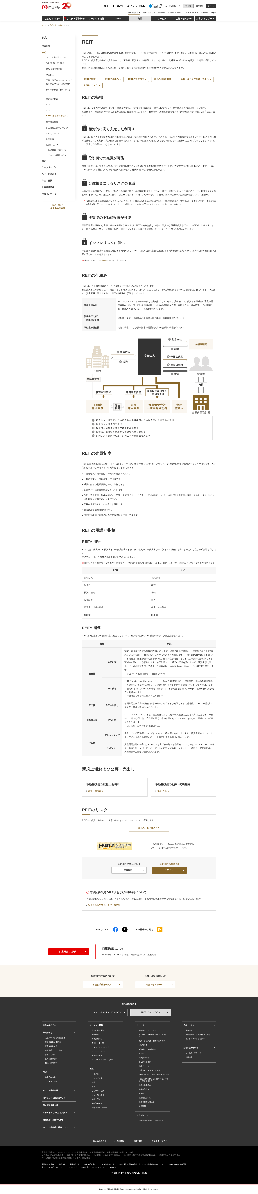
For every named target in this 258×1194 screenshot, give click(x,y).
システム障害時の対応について (56, 1127)
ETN (48, 110)
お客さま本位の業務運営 (178, 1164)
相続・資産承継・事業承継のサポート (153, 1041)
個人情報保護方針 (50, 1105)
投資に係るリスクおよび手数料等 (104, 905)
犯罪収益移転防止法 (146, 1102)
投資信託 (46, 46)
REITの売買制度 (136, 79)
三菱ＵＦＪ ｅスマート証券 (149, 1070)
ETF (48, 104)
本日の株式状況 (98, 1030)
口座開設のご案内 (67, 951)
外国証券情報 (48, 187)
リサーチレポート (99, 1051)
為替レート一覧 (98, 1043)
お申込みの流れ (51, 1077)
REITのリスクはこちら (148, 828)
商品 (44, 37)
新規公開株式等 (95, 791)
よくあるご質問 (57, 206)
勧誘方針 (62, 1164)
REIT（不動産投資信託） (57, 116)
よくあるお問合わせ (172, 6)
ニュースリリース (191, 13)
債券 (44, 161)
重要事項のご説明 (48, 1164)
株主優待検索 (52, 122)
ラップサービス (49, 167)
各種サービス (144, 1066)
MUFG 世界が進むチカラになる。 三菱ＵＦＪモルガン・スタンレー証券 (69, 6)
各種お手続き (144, 1089)
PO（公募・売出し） (55, 63)
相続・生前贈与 (51, 1063)
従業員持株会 (144, 1058)
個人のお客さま (134, 13)
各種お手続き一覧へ (102, 984)
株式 (61, 25)
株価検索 (50, 139)
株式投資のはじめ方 (57, 150)
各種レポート (97, 1056)
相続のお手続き (145, 1085)
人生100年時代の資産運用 (55, 1038)
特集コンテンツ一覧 (100, 1108)
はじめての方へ (49, 1025)
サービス (140, 1025)
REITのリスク (91, 85)
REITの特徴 (90, 79)
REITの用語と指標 (162, 79)
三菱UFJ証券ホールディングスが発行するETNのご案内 (59, 82)
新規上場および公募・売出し (195, 79)
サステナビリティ (175, 13)
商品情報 (53, 25)
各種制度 (142, 1094)
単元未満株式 (52, 99)
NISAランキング (53, 133)
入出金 (141, 1054)
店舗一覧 (188, 1030)
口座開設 (199, 6)
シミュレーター (143, 1115)
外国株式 (50, 74)
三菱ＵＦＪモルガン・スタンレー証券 (119, 6)
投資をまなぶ (48, 1032)
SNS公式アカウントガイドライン (93, 1167)
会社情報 (161, 13)
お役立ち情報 (50, 1055)
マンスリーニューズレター (102, 1060)
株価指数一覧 (97, 1039)
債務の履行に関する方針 (53, 1120)
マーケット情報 (96, 1025)
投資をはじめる (51, 1046)
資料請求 (188, 1057)
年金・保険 (47, 180)
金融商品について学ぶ (53, 1050)
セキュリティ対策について (54, 1098)
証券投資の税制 (51, 1059)
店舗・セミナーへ (154, 984)
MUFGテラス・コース (147, 1030)
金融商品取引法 (145, 1098)
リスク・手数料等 (50, 1090)
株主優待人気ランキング (57, 128)
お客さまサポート (190, 1048)
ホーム (44, 25)
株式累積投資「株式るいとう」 (58, 91)
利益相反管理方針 (90, 1164)
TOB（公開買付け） (55, 69)
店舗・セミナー (190, 1025)
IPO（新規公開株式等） (57, 57)
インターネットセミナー (101, 1047)
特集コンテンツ (49, 194)
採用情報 (204, 13)
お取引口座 (143, 1045)
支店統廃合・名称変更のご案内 (197, 1035)
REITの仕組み (112, 79)
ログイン (168, 870)
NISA (45, 1072)
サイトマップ (72, 1167)
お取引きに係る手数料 (147, 1049)
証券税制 (103, 260)
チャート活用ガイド (57, 155)
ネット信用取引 (49, 174)
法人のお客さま (149, 13)
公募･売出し (163, 791)
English (213, 13)
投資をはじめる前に (53, 1042)
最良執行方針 (75, 1164)
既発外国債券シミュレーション (151, 1120)
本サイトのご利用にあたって (55, 1112)
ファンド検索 (97, 1078)
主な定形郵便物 (145, 1062)
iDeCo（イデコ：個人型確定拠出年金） (154, 1074)
